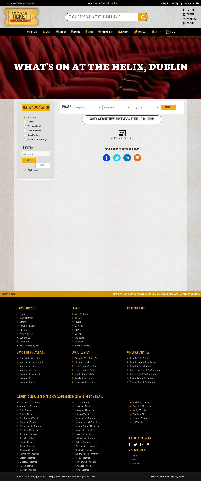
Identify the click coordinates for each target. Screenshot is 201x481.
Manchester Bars (27, 366)
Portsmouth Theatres (85, 445)
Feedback (24, 341)
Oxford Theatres (83, 442)
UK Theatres (138, 422)
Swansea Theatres (84, 465)
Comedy (62, 32)
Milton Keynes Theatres (87, 426)
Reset (42, 165)
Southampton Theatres (86, 453)
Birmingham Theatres (30, 418)
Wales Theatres (140, 410)
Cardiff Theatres (27, 442)
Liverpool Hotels (27, 381)
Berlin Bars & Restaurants (143, 374)
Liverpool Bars (26, 377)
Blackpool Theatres (28, 422)
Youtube (190, 23)
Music (48, 32)
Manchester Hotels (28, 370)
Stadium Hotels (82, 362)
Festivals (125, 32)
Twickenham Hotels (84, 377)
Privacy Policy (26, 333)
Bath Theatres (26, 410)
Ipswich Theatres (27, 469)
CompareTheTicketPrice (31, 402)
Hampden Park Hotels (85, 381)
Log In (166, 3)
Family (77, 32)
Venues (135, 459)
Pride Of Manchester (29, 358)
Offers (158, 32)
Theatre (34, 32)
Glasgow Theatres (28, 461)
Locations (136, 463)
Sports (77, 333)
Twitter (190, 14)
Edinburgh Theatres (29, 453)
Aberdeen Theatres (29, 406)
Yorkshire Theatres (141, 402)
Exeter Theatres (27, 457)
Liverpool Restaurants (30, 374)
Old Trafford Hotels (84, 374)
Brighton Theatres (28, 434)
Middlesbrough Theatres (87, 422)
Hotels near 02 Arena (85, 370)
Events (134, 455)
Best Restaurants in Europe (143, 362)
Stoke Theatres (82, 457)
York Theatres (82, 469)
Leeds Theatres (82, 402)
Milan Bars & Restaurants (142, 377)
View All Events (82, 313)
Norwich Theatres (84, 434)
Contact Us (193, 3)
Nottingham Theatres (86, 438)
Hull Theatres (26, 465)
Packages (142, 32)
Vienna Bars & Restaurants (143, 381)
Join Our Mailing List (29, 345)
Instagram (191, 19)
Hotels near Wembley (85, 366)
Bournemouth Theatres (31, 426)
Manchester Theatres (86, 418)
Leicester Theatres (84, 406)
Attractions (107, 32)
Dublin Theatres (27, 445)
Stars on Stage (26, 317)
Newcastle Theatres (85, 430)
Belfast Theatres (27, 414)
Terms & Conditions (159, 476)
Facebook (191, 10)
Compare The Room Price (87, 358)
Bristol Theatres (27, 438)
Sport (91, 32)
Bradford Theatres (28, 430)
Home (22, 313)
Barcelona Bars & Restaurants (145, 370)
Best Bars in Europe (140, 358)
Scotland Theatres (141, 414)
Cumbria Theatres (141, 406)
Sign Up (179, 3)
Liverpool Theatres (84, 410)
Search (29, 160)
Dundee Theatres (28, 449)
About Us (24, 329)
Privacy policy (177, 476)
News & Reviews (27, 325)
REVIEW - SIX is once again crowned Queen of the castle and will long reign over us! (140, 293)
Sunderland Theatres (85, 461)
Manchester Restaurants (31, 362)
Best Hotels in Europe (140, 366)
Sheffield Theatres (84, 449)
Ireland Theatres (140, 418)
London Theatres (83, 414)
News (172, 32)
